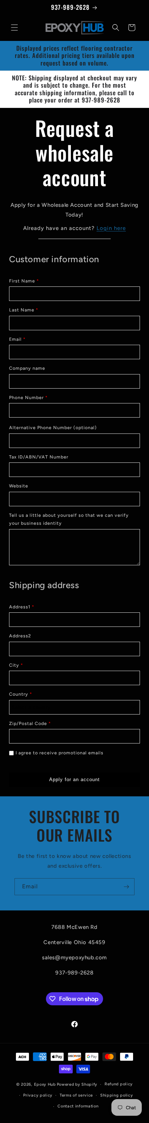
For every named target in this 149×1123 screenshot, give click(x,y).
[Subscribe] (126, 886)
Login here (111, 228)
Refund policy (119, 1084)
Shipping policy (116, 1095)
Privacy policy (37, 1095)
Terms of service (76, 1095)
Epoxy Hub (45, 1084)
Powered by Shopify (77, 1084)
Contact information (78, 1106)
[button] (14, 27)
